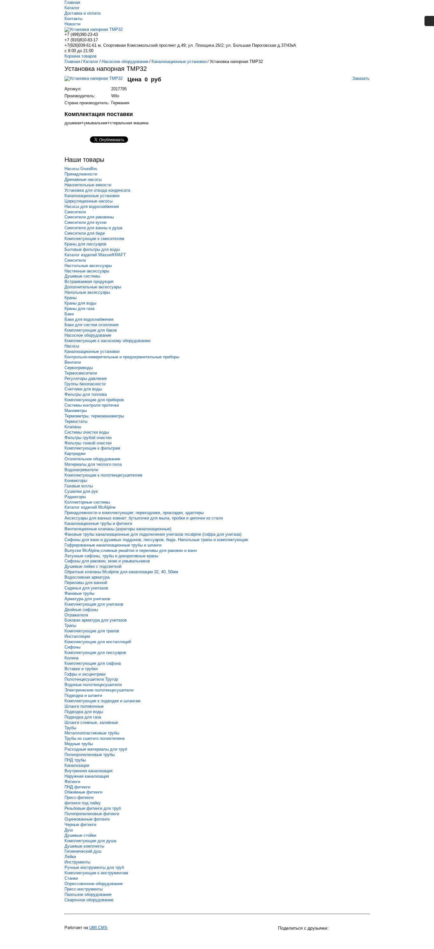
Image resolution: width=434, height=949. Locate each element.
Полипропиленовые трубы (89, 754)
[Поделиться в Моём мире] (318, 939)
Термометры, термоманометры (94, 416)
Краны (70, 297)
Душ (68, 830)
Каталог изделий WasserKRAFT (95, 254)
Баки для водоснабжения (88, 319)
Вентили (72, 362)
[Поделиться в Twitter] (341, 939)
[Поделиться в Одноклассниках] (295, 939)
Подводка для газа (82, 717)
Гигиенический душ (82, 851)
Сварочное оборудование (88, 899)
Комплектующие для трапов (91, 631)
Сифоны (72, 647)
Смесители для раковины (89, 217)
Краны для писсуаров (85, 244)
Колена (71, 658)
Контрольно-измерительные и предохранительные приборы (121, 356)
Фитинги (72, 781)
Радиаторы (75, 496)
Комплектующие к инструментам (96, 872)
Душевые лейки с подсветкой (92, 566)
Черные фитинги (80, 824)
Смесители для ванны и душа (93, 227)
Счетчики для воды (83, 389)
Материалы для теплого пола (93, 464)
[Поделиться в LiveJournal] (352, 939)
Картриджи (74, 453)
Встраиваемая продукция (88, 281)
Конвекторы (75, 480)
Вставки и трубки (81, 668)
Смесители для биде (84, 233)
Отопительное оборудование (92, 459)
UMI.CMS (98, 927)
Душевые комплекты (84, 846)
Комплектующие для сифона (92, 663)
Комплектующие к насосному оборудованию (107, 340)
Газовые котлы (78, 486)
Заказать (361, 78)
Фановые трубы (79, 593)
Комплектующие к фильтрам (92, 448)
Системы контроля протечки (91, 405)
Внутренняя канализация (88, 770)
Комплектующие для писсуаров (95, 652)
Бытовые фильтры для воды (92, 249)
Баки (69, 314)
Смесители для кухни (85, 222)
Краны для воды (80, 303)
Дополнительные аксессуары (92, 287)
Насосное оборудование (87, 335)
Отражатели (76, 615)
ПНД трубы (75, 760)
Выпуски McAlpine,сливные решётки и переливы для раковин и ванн (130, 550)
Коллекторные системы (87, 502)
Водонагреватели (81, 469)
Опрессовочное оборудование (93, 883)
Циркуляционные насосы (88, 201)
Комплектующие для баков (90, 330)
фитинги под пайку (82, 803)
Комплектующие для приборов (94, 399)
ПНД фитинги (77, 787)
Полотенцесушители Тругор (91, 679)
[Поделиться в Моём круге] (307, 939)
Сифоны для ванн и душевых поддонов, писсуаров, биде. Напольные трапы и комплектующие (156, 539)
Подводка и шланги (83, 695)
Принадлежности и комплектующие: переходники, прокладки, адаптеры (134, 512)
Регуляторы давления (85, 378)
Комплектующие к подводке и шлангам (102, 700)
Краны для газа (79, 308)
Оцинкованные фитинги (87, 819)
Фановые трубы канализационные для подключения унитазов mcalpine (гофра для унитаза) (152, 534)
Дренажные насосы (83, 179)
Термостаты (75, 421)
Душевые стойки (80, 835)
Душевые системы (82, 276)
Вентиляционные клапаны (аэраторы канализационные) (117, 528)
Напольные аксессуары (87, 292)
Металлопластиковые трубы (91, 733)
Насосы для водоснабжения (91, 206)
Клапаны (72, 426)
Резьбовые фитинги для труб (92, 808)
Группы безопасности (84, 384)
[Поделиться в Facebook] (329, 939)
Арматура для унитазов (87, 598)
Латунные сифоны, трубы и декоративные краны (111, 556)
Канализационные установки (91, 195)
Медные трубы (78, 743)
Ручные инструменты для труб (94, 867)
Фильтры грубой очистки (88, 437)
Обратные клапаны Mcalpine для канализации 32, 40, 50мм (121, 571)
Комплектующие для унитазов (93, 604)
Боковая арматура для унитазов (95, 620)
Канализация (76, 765)
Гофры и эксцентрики (84, 674)
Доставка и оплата (82, 13)
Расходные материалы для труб (95, 749)
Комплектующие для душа (90, 840)
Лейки (70, 856)
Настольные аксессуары (88, 265)
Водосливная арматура (87, 577)
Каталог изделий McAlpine (89, 507)
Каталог (72, 7)
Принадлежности (80, 174)
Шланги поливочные (84, 706)
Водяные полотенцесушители (93, 684)
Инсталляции (77, 636)
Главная (72, 2)
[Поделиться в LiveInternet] (364, 939)
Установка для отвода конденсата (97, 190)
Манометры (75, 410)
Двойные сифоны (81, 609)
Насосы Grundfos (80, 168)
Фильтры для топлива (85, 394)
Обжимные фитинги (83, 792)
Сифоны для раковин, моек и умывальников (107, 561)
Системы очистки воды (86, 432)
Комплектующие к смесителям (94, 238)
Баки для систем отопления (91, 324)
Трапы (70, 625)
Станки (71, 878)
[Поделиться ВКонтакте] (284, 939)
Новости (72, 24)
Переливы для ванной (85, 582)
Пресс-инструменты (83, 889)
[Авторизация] (429, 21)
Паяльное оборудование (88, 894)
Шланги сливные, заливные (91, 722)
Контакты (73, 18)
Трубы (70, 728)
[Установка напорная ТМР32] (95, 81)
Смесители (75, 212)
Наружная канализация (86, 776)
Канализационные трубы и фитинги (98, 523)
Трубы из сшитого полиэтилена (94, 738)
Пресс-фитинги (78, 797)
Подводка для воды (83, 711)
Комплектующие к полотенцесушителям (103, 475)
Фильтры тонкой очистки (88, 443)
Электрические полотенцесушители (98, 690)
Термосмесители (80, 373)
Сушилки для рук (81, 491)
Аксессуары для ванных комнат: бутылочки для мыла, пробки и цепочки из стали (143, 518)
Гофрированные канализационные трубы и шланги (112, 545)
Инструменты (77, 862)
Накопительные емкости (87, 184)
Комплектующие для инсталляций (97, 641)
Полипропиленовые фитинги (91, 813)
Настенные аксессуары (86, 271)
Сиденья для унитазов (86, 588)
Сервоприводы (78, 367)
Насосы (71, 346)
